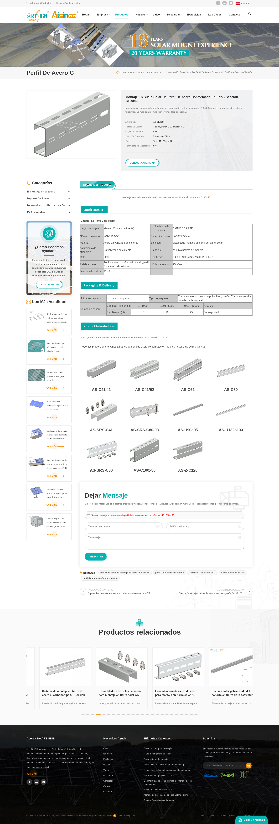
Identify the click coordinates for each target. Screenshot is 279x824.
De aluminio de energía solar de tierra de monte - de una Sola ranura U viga (57, 435)
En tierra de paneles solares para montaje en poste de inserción (56, 493)
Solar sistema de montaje (156, 759)
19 (171, 714)
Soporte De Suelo (37, 198)
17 (162, 714)
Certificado (108, 781)
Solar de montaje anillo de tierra (159, 775)
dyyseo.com (106, 816)
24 (196, 714)
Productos (121, 14)
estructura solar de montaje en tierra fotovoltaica (125, 572)
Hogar (86, 14)
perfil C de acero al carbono (169, 572)
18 (167, 714)
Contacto (107, 791)
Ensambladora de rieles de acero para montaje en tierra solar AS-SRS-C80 (166, 693)
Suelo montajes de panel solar (158, 789)
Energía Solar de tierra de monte (159, 800)
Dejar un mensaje (254, 820)
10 (128, 714)
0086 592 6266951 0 (40, 3)
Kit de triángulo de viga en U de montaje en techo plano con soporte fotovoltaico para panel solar (56, 318)
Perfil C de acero (105, 220)
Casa (105, 748)
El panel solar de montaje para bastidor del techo (167, 770)
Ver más (51, 330)
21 (181, 714)
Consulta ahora (140, 163)
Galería (106, 786)
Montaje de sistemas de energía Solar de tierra (166, 795)
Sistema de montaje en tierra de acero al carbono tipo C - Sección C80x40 (53, 693)
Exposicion (194, 14)
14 (147, 714)
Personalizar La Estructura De (45, 205)
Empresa (102, 14)
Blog (202, 816)
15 (152, 714)
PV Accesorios (35, 212)
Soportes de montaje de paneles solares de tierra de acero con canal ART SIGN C (56, 464)
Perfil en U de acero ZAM (202, 572)
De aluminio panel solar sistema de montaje (164, 764)
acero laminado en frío (232, 572)
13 (142, 714)
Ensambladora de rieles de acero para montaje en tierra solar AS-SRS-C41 (109, 693)
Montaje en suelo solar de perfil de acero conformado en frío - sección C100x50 (137, 515)
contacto (234, 14)
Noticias (140, 14)
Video (156, 14)
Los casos (215, 14)
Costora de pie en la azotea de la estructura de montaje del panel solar (56, 522)
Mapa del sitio (214, 816)
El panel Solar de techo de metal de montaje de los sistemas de (168, 782)
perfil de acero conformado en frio (100, 578)
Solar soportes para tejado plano (159, 748)
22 (186, 714)
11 (133, 714)
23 (191, 714)
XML (225, 816)
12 (138, 714)
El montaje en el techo (40, 191)
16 (157, 714)
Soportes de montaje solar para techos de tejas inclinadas (55, 347)
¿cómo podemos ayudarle (49, 249)
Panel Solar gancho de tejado (157, 754)
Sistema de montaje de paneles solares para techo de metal (56, 376)
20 (176, 714)
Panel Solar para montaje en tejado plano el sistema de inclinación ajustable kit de (57, 405)
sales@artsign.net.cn (70, 3)
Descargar (173, 14)
